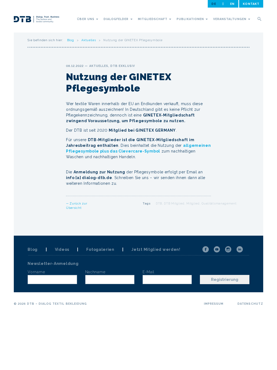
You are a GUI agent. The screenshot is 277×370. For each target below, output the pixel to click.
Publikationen (191, 19)
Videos (62, 249)
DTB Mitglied (174, 203)
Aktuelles (88, 40)
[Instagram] (228, 249)
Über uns (86, 19)
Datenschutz (250, 303)
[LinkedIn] (239, 249)
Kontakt (251, 3)
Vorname (36, 272)
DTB (159, 203)
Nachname (95, 272)
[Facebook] (205, 249)
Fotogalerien (100, 249)
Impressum (213, 303)
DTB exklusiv (122, 65)
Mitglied (193, 203)
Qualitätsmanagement (219, 203)
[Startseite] (36, 20)
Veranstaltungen (230, 19)
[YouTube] (217, 249)
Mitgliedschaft (153, 19)
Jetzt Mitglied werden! (155, 249)
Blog (70, 40)
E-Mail (148, 272)
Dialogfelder (117, 19)
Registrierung (224, 279)
